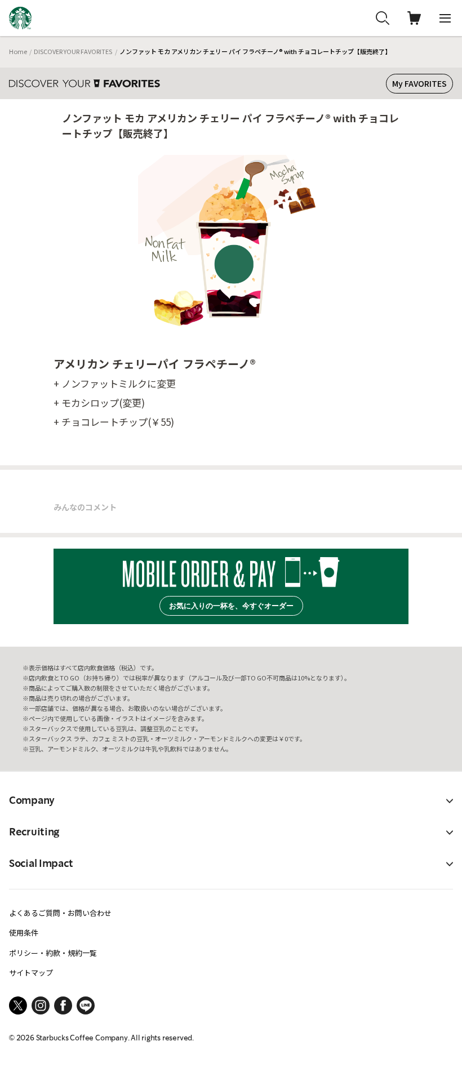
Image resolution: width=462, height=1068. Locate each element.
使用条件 (23, 932)
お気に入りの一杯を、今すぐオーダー (231, 606)
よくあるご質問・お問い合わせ (60, 912)
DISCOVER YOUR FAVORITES (73, 51)
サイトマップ (31, 972)
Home (18, 51)
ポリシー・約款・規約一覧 (53, 952)
